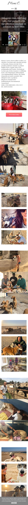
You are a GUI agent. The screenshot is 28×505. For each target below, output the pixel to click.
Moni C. (14, 3)
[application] (14, 39)
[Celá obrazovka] (24, 44)
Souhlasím (14, 502)
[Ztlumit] (20, 44)
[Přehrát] (3, 44)
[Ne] (26, 501)
